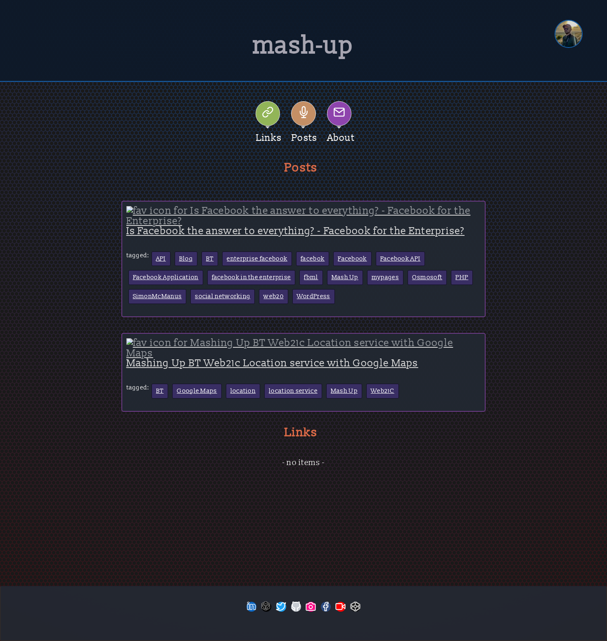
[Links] (268, 113)
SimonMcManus (157, 296)
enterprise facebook (257, 259)
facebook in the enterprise (251, 277)
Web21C (382, 391)
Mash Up (345, 277)
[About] (339, 113)
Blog (186, 259)
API (161, 259)
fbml (311, 277)
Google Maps (197, 391)
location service (293, 391)
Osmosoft (427, 277)
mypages (385, 277)
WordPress (313, 296)
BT (210, 259)
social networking (222, 296)
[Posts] (303, 113)
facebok (313, 259)
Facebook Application (166, 277)
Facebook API (400, 259)
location (243, 391)
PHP (461, 277)
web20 (273, 296)
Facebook (352, 259)
